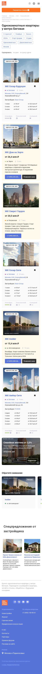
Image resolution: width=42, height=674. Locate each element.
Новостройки (7, 613)
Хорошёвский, (20, 93)
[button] (13, 177)
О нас (4, 630)
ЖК (15, 86)
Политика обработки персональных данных (16, 661)
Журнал (5, 617)
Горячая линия (7, 620)
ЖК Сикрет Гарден (15, 211)
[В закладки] (35, 87)
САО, (13, 93)
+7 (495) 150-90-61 (29, 613)
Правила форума (8, 640)
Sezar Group (19, 100)
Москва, (8, 93)
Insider (8, 500)
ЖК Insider (10, 339)
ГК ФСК (17, 409)
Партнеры (5, 637)
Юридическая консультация (12, 624)
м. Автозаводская (13, 503)
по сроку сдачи (25, 52)
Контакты (5, 633)
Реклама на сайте (8, 644)
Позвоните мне (29, 177)
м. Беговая (11, 90)
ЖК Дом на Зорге (14, 152)
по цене (16, 52)
